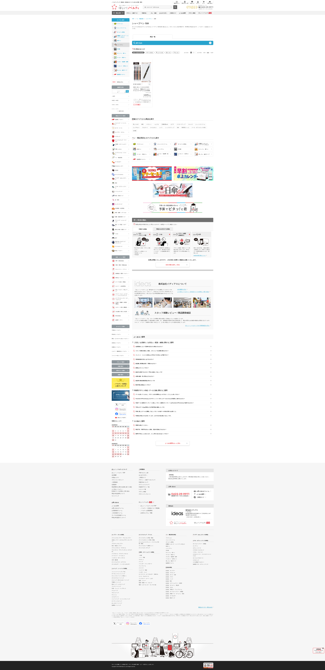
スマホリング (196, 560)
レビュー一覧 (142, 489)
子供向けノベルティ (116, 330)
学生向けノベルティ (116, 334)
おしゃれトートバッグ (117, 603)
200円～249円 (115, 109)
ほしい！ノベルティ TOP (118, 472)
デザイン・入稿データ (131, 13)
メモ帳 (140, 555)
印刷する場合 (143, 229)
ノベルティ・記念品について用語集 (149, 508)
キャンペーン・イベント (121, 269)
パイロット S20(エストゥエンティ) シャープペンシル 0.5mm (141, 89)
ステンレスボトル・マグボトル (119, 547)
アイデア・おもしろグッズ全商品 (200, 534)
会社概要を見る (181, 289)
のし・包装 (153, 13)
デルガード (145, 127)
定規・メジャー (142, 580)
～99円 (113, 96)
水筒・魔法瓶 (115, 560)
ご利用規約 (115, 482)
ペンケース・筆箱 (143, 570)
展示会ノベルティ (120, 277)
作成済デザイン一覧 (144, 487)
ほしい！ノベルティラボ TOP (148, 506)
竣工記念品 (118, 315)
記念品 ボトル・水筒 (171, 574)
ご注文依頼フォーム (117, 513)
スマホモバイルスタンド (198, 550)
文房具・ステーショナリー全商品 (146, 552)
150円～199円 (115, 104)
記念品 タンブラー (170, 570)
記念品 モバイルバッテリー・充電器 (174, 591)
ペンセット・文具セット (122, 66)
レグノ (161, 127)
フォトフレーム (142, 565)
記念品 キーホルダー (171, 595)
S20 (178, 127)
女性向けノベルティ (116, 343)
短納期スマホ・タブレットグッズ (200, 564)
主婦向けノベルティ (116, 347)
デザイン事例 (192, 13)
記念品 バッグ (169, 579)
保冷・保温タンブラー (117, 545)
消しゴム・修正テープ (122, 70)
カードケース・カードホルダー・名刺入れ (148, 574)
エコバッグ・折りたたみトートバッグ (120, 580)
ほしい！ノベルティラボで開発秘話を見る (197, 325)
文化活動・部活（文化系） (122, 311)
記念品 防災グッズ (170, 598)
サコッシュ (114, 594)
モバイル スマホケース (198, 558)
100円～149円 (115, 100)
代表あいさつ (115, 477)
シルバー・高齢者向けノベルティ (119, 351)
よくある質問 (182, 13)
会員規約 (114, 484)
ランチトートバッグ (116, 586)
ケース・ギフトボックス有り (199, 127)
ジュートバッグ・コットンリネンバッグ (121, 599)
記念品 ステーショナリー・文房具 (174, 583)
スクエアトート (115, 597)
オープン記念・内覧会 (121, 282)
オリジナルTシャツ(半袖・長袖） (146, 537)
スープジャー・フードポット (118, 555)
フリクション (120, 23)
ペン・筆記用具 (139, 18)
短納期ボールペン (121, 74)
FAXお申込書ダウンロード (119, 517)
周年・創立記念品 (120, 260)
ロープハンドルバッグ (117, 601)
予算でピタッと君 (143, 472)
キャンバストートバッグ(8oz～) (119, 575)
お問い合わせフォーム (118, 508)
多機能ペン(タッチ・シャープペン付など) (122, 36)
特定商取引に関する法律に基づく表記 (122, 487)
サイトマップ (115, 496)
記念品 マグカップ (170, 572)
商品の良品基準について (118, 493)
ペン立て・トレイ (143, 572)
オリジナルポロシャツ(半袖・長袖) (147, 540)
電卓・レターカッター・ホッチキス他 (147, 584)
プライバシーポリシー (118, 480)
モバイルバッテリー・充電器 (199, 543)
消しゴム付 (135, 124)
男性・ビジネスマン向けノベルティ (120, 338)
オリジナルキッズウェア (144, 547)
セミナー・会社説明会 (121, 286)
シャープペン (149, 18)
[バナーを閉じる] (323, 648)
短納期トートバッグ (116, 605)
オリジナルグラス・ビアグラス (119, 562)
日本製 (134, 130)
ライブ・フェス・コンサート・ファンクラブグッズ (122, 294)
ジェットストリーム (200, 124)
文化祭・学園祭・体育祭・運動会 (122, 303)
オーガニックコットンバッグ (118, 573)
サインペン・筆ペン (121, 53)
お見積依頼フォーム (117, 510)
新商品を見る (120, 82)
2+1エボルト (153, 127)
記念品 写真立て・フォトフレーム (174, 589)
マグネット (141, 559)
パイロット (149, 124)
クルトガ (190, 124)
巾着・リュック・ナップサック (119, 588)
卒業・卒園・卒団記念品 (121, 265)
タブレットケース (197, 548)
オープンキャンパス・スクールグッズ (122, 298)
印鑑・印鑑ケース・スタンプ (145, 582)
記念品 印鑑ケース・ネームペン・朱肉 (175, 593)
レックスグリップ (169, 127)
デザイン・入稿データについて (147, 480)
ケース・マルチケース (144, 576)
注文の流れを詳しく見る (173, 265)
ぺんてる (156, 124)
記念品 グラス (169, 576)
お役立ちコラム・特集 (146, 513)
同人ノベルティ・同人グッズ (122, 290)
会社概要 (114, 475)
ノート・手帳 (142, 557)
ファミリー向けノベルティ (118, 355)
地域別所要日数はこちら (200, 255)
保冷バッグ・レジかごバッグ (118, 584)
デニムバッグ (115, 590)
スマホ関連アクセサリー (198, 562)
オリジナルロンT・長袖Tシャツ (146, 545)
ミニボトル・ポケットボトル (118, 557)
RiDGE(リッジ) (185, 127)
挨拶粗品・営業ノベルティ (122, 273)
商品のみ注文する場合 (163, 229)
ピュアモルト (136, 127)
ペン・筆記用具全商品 (171, 534)
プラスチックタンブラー (117, 543)
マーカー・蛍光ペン (121, 57)
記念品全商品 (169, 567)
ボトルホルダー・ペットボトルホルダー (121, 564)
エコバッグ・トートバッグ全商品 (119, 568)
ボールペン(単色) (121, 32)
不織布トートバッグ (116, 582)
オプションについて (144, 484)
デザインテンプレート (145, 494)
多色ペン (119, 40)
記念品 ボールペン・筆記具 (172, 585)
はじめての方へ (163, 13)
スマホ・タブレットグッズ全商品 (200, 540)
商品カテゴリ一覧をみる (205, 607)
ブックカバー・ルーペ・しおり (146, 578)
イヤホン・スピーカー (198, 552)
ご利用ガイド (173, 13)
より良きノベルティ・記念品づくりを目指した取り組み (193, 292)
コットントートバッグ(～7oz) (118, 571)
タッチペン (195, 545)
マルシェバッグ (115, 592)
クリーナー (141, 568)
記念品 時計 (169, 581)
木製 (142, 124)
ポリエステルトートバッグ (118, 578)
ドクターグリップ (181, 124)
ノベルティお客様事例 (146, 510)
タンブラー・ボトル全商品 (118, 534)
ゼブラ (172, 124)
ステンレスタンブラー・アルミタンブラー (121, 537)
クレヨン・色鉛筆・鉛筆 (122, 61)
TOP (133, 18)
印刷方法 (144, 13)
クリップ (141, 561)
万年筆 (118, 49)
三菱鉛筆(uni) (164, 124)
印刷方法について (143, 482)
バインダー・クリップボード (145, 563)
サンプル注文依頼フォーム (119, 515)
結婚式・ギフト (119, 320)
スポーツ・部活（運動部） (122, 307)
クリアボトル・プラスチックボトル (120, 553)
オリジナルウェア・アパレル (145, 534)
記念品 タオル (169, 587)
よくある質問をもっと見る (172, 443)
